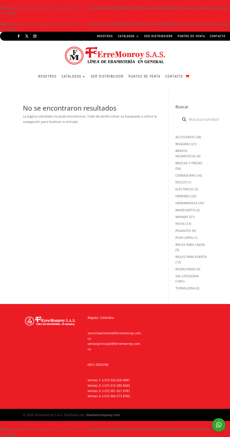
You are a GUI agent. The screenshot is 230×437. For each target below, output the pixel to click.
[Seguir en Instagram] (35, 36)
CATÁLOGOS (126, 36)
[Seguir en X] (27, 36)
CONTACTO (218, 36)
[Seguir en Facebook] (18, 36)
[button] (219, 425)
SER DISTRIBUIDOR (158, 36)
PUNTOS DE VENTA (191, 36)
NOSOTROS (105, 36)
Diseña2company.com (103, 415)
